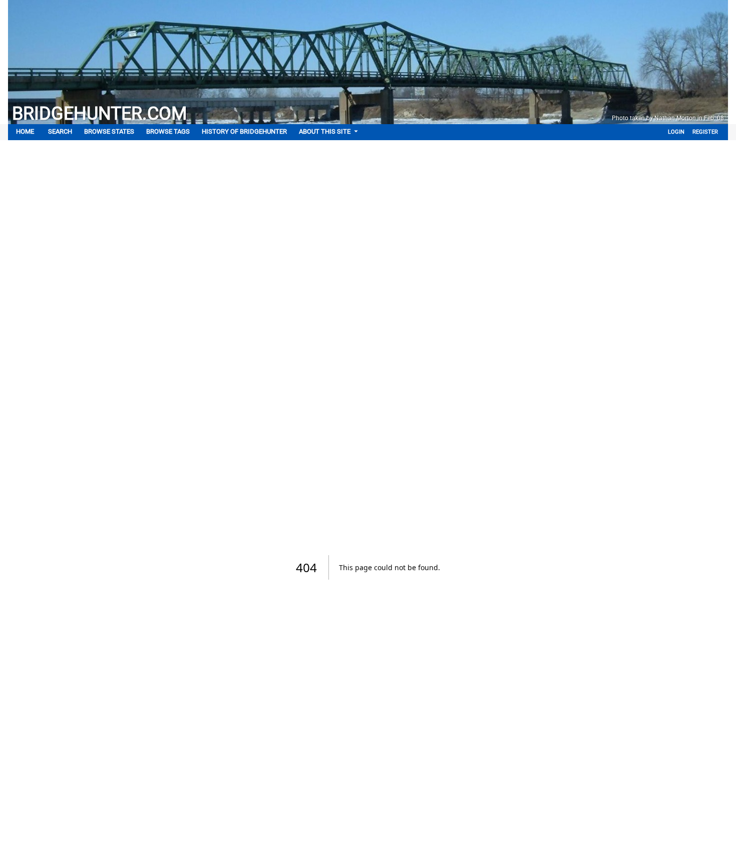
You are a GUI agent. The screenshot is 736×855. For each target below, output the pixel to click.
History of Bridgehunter (244, 131)
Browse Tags (168, 131)
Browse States (109, 131)
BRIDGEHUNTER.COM (99, 113)
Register (705, 132)
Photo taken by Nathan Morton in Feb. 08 (668, 118)
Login (676, 132)
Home (25, 131)
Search (60, 131)
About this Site (324, 131)
